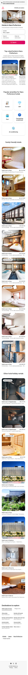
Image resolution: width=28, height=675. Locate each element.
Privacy (11, 667)
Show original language (8, 3)
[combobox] (13, 32)
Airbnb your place (19, 8)
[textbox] (7, 38)
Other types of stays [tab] (7, 608)
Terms (15, 667)
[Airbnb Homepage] (3, 7)
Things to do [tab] (17, 608)
